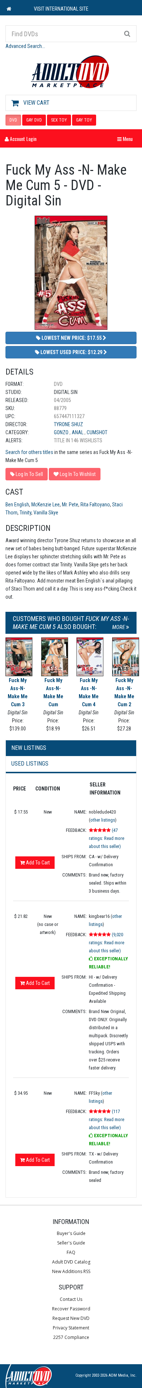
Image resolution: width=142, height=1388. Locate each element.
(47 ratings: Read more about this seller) (106, 838)
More (119, 627)
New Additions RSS (71, 1271)
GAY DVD (34, 120)
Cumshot (97, 432)
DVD (13, 120)
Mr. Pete (70, 504)
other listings (102, 820)
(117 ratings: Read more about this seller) (106, 1119)
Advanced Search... (25, 46)
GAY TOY (84, 120)
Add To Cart (37, 863)
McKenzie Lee (45, 504)
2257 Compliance (71, 1337)
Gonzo (62, 432)
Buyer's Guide (71, 1233)
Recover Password (71, 1309)
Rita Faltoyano (95, 504)
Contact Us (71, 1299)
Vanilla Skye (45, 513)
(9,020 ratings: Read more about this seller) (106, 942)
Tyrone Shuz (68, 424)
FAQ (71, 1252)
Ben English (17, 504)
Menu (127, 138)
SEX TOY (59, 120)
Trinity (25, 513)
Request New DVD (71, 1318)
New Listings (28, 747)
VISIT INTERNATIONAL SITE (61, 9)
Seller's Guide (71, 1243)
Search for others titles (29, 452)
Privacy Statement (71, 1328)
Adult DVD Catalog (71, 1262)
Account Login (22, 138)
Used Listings (29, 763)
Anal (78, 432)
